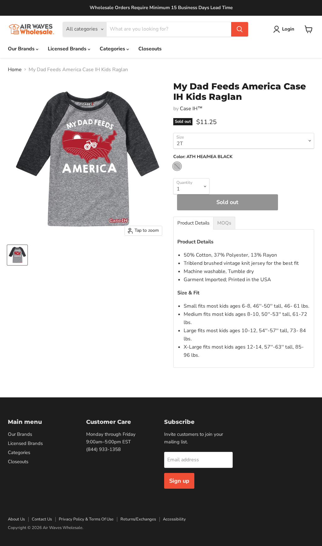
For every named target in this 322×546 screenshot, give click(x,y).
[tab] (193, 223)
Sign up (179, 481)
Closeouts (150, 48)
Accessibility (174, 519)
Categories (113, 48)
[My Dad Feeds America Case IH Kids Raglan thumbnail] (17, 255)
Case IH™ (191, 108)
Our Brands (22, 48)
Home (15, 69)
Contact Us (42, 519)
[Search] (239, 29)
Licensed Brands (68, 48)
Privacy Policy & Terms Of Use (86, 519)
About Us (16, 519)
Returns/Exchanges (138, 519)
